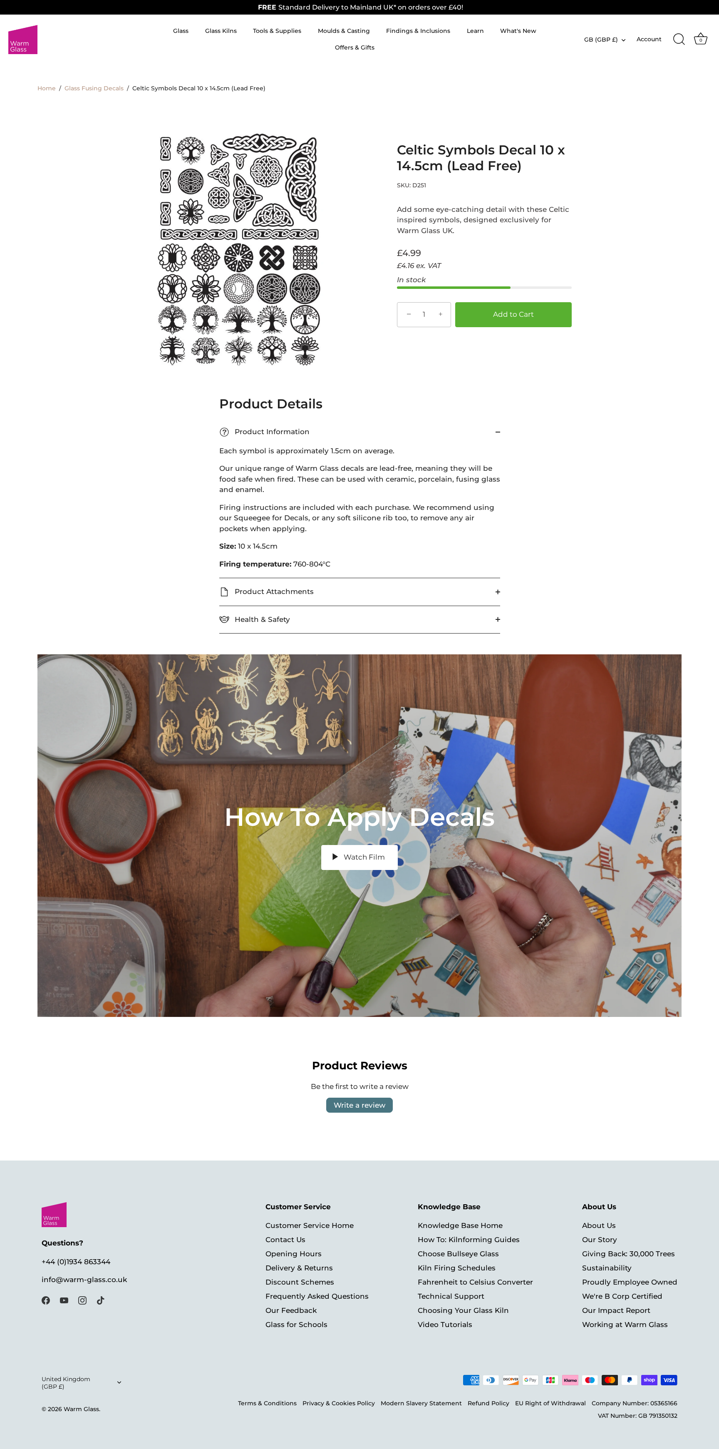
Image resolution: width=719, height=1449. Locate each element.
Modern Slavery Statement (421, 1403)
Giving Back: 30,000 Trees (628, 1253)
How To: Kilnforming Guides (469, 1239)
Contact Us (285, 1239)
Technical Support (451, 1296)
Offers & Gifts (354, 47)
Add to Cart (513, 314)
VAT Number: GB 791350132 (637, 1415)
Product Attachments (273, 591)
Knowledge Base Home (460, 1225)
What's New (518, 31)
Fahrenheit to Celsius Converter (475, 1282)
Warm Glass (81, 1409)
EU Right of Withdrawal (550, 1403)
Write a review (359, 1105)
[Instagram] (82, 1300)
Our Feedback (291, 1310)
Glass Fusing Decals (94, 88)
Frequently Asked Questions (317, 1296)
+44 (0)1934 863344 (76, 1262)
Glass (180, 31)
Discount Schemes (299, 1282)
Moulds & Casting (344, 31)
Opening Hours (293, 1253)
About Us (599, 1225)
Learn (475, 31)
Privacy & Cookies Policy (338, 1403)
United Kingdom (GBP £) (66, 1382)
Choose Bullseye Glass (458, 1253)
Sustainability (607, 1267)
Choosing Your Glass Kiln (463, 1310)
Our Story (599, 1239)
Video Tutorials (445, 1324)
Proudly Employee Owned (629, 1282)
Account (649, 39)
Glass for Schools (296, 1324)
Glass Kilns (221, 31)
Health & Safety (261, 619)
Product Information (266, 431)
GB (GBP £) (601, 39)
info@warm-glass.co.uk (84, 1279)
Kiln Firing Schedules (457, 1267)
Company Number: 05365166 (634, 1403)
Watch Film (363, 857)
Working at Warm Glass (625, 1324)
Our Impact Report (616, 1310)
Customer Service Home (309, 1225)
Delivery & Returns (299, 1267)
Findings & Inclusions (418, 31)
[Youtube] (64, 1300)
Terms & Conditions (267, 1403)
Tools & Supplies (277, 31)
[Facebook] (46, 1300)
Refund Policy (488, 1403)
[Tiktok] (101, 1300)
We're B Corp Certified (622, 1296)
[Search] (679, 39)
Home (46, 88)
